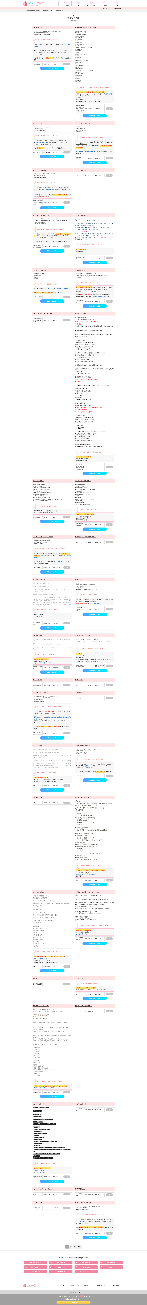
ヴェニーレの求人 (80, 170)
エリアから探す (65, 5)
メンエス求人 (73, 1292)
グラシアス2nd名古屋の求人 (84, 1203)
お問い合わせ (116, 1285)
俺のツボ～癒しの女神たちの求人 (85, 537)
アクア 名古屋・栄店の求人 (83, 745)
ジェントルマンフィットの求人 (42, 1189)
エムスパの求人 (80, 270)
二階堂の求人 (79, 693)
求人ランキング (91, 5)
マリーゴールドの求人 (39, 170)
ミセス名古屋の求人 (81, 1104)
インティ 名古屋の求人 (82, 797)
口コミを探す (78, 5)
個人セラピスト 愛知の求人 (83, 1006)
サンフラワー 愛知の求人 (83, 481)
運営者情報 (71, 1285)
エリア (35, 1262)
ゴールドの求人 (37, 680)
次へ (79, 1247)
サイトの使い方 (117, 5)
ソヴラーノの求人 (38, 1203)
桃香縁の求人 (79, 680)
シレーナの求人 (37, 635)
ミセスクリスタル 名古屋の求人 (42, 314)
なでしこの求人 (37, 745)
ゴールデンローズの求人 (82, 123)
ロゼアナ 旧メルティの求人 (41, 1006)
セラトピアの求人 (38, 892)
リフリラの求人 (80, 579)
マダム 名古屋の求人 (39, 1104)
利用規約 (86, 1285)
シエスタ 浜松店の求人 (82, 215)
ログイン (106, 8)
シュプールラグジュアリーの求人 (43, 537)
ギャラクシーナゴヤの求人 (83, 635)
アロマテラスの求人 (39, 579)
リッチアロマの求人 (81, 314)
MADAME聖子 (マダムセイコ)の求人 (86, 27)
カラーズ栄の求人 (38, 797)
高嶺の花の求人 (80, 1189)
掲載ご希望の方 (118, 8)
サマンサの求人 (80, 978)
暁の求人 (35, 978)
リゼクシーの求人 (38, 27)
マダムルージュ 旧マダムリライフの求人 (87, 892)
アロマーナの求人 (38, 123)
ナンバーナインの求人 (39, 270)
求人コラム (104, 5)
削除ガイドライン (101, 1285)
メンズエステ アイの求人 (40, 693)
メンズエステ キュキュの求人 (42, 215)
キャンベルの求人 (38, 481)
